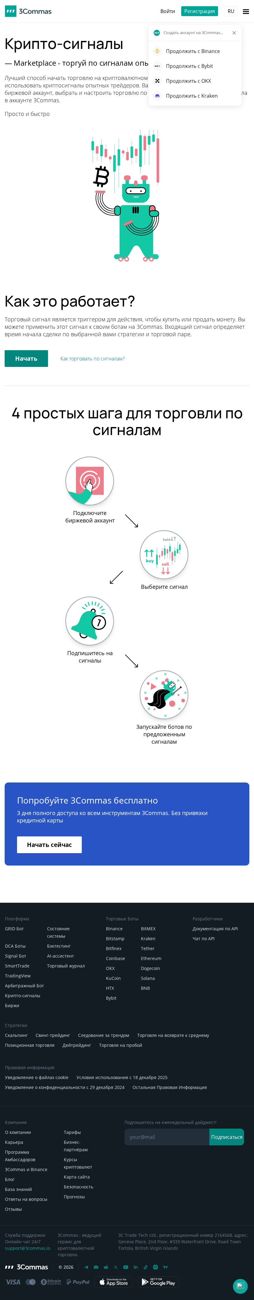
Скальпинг (16, 1035)
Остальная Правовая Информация (170, 1087)
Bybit (111, 998)
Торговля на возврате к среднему (173, 1035)
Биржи (12, 1005)
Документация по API (215, 929)
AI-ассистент (60, 956)
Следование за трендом (103, 1035)
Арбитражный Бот (24, 986)
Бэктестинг (59, 946)
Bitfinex (113, 948)
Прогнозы (74, 1197)
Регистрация (199, 11)
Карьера (14, 1142)
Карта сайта (77, 1177)
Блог (10, 1179)
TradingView (18, 976)
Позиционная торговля (30, 1045)
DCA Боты (15, 946)
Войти (167, 11)
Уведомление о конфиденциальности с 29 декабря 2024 (65, 1087)
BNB (145, 988)
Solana (148, 978)
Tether (148, 948)
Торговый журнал (66, 966)
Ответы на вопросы (26, 1199)
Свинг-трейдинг (53, 1035)
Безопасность (78, 1187)
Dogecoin (150, 968)
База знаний (18, 1189)
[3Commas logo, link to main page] (28, 11)
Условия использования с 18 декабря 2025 (122, 1077)
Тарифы (72, 1132)
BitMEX (148, 929)
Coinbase (115, 958)
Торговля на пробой (120, 1045)
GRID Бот (14, 929)
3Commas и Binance (26, 1169)
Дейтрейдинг (77, 1045)
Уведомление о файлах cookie (36, 1077)
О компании (18, 1132)
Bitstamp (115, 938)
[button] (240, 1286)
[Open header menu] (246, 11)
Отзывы (13, 1209)
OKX (110, 968)
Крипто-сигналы (22, 995)
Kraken (148, 938)
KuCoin (113, 978)
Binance (114, 929)
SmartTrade (17, 966)
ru (231, 11)
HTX (110, 988)
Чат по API (204, 938)
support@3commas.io (27, 1248)
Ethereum (151, 958)
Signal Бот (15, 956)
